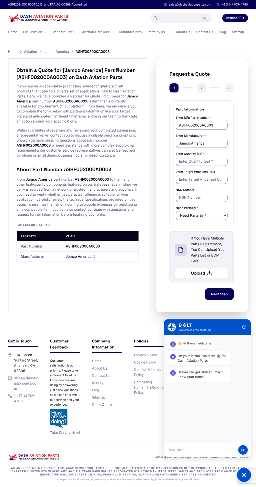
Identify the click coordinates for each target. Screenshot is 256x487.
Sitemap (238, 32)
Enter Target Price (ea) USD (195, 172)
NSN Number (185, 190)
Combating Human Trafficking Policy (149, 387)
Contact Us (204, 32)
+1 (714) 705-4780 (235, 4)
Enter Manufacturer (191, 136)
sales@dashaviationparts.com (190, 4)
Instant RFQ (235, 18)
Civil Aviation (32, 32)
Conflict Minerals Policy (147, 372)
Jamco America (56, 51)
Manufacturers (130, 32)
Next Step (219, 294)
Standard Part (62, 32)
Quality (98, 383)
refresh (243, 327)
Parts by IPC (157, 32)
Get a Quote (102, 404)
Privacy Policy (145, 355)
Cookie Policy (145, 362)
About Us (183, 32)
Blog (222, 32)
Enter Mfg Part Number (193, 117)
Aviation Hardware (96, 32)
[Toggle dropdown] (44, 32)
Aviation (30, 51)
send (243, 450)
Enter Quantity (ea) (190, 154)
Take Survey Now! (65, 432)
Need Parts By (187, 208)
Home (12, 32)
